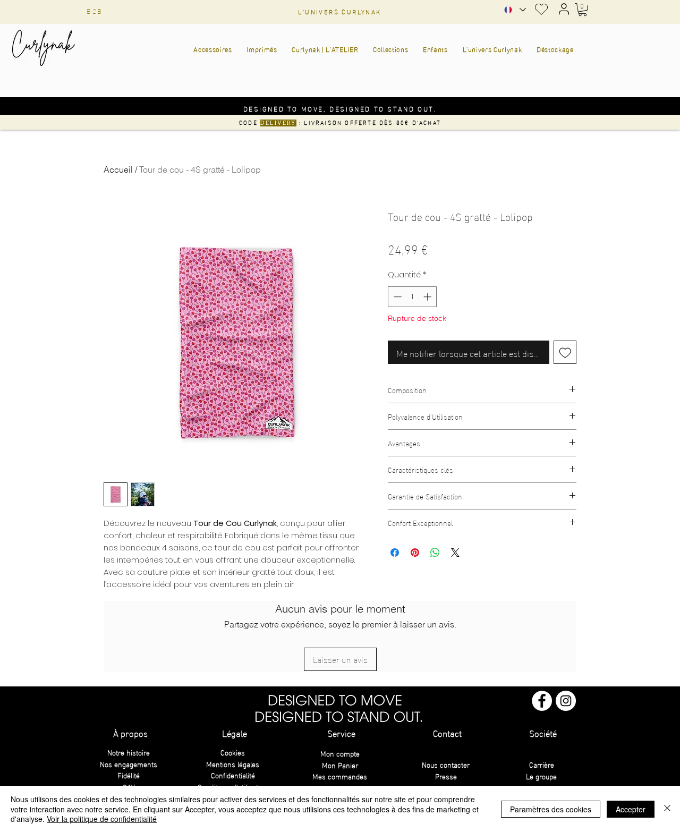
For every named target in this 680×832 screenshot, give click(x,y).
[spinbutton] (412, 297)
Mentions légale (231, 763)
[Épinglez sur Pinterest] (415, 552)
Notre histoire (128, 752)
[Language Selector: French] (514, 10)
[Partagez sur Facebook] (394, 552)
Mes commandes (339, 776)
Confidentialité (233, 775)
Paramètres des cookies (550, 809)
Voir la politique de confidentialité (102, 818)
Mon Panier (340, 764)
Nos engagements (128, 763)
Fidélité (128, 775)
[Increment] (428, 297)
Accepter (630, 809)
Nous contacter (446, 764)
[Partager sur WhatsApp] (435, 552)
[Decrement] (396, 297)
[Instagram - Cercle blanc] (566, 701)
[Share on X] (455, 552)
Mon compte (340, 753)
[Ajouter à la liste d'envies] (565, 352)
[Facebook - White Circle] (542, 701)
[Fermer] (667, 808)
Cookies (232, 752)
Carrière (541, 764)
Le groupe (541, 776)
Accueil (118, 169)
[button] (582, 9)
